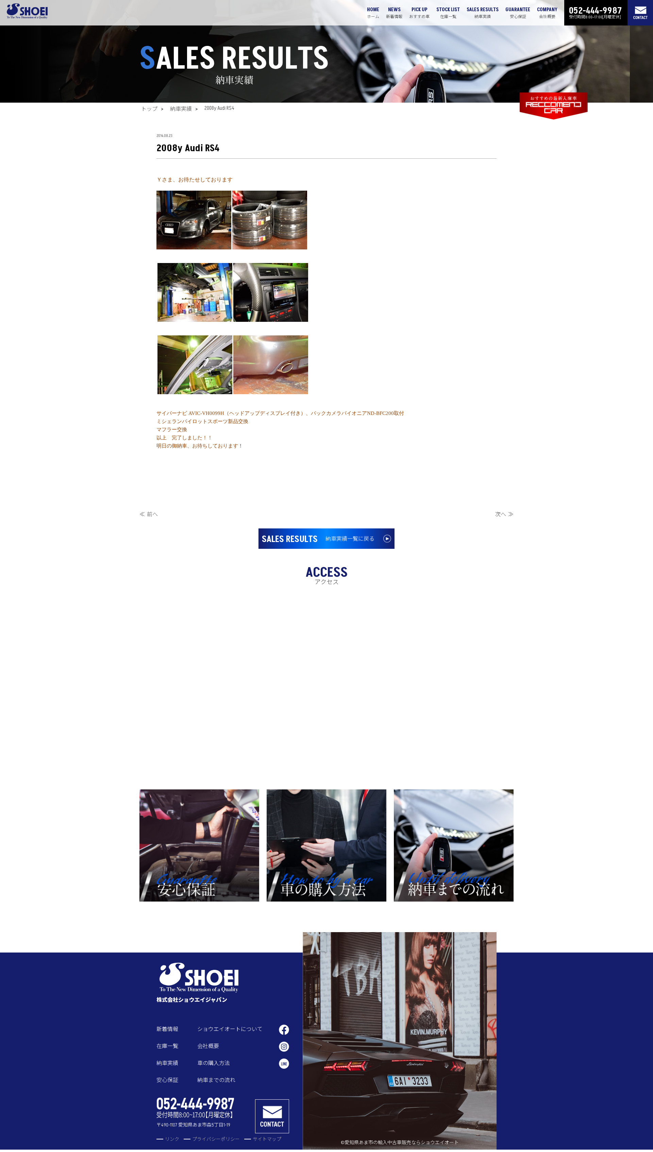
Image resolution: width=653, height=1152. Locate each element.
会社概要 (208, 1046)
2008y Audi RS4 (219, 108)
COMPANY (547, 13)
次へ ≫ (504, 514)
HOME (373, 13)
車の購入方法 (213, 1063)
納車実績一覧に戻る (318, 539)
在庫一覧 (167, 1046)
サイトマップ (267, 1139)
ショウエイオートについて (230, 1029)
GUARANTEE (517, 13)
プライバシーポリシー (216, 1139)
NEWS (394, 13)
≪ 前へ (148, 514)
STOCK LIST (448, 13)
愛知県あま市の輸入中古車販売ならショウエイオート (402, 1142)
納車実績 (181, 109)
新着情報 (167, 1029)
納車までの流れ (216, 1080)
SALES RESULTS (483, 13)
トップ (149, 109)
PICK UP (419, 13)
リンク (172, 1139)
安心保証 (167, 1080)
